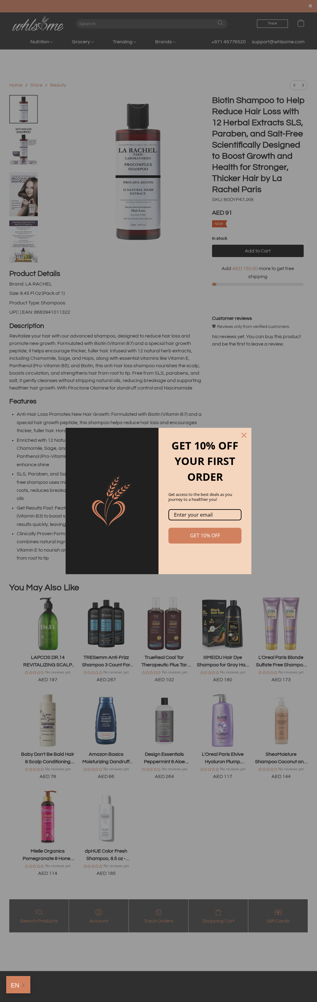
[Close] (244, 435)
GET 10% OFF (205, 535)
